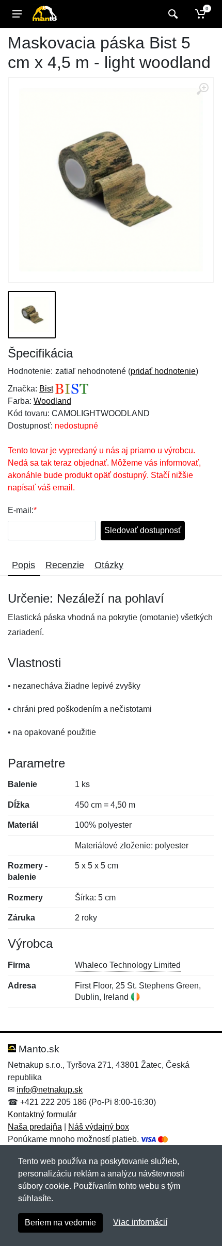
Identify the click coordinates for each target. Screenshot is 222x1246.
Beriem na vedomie (60, 1222)
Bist (46, 388)
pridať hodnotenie (163, 371)
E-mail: (21, 510)
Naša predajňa (35, 1126)
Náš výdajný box (98, 1126)
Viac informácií (140, 1222)
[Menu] (17, 14)
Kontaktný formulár (42, 1114)
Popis (23, 565)
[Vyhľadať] (171, 14)
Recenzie (64, 565)
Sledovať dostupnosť (142, 530)
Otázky (108, 565)
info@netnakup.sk (50, 1089)
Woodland (52, 401)
